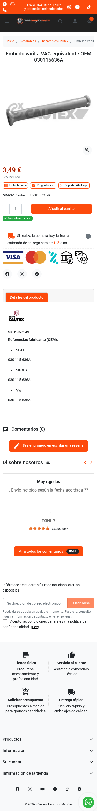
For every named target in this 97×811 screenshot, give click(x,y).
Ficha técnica (15, 185)
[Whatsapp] (12, 4)
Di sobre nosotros (27, 463)
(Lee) (35, 627)
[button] (60, 21)
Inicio (10, 41)
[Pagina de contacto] (5, 4)
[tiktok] (89, 7)
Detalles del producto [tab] (26, 297)
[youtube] (77, 7)
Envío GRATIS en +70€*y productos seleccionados (44, 7)
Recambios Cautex (55, 41)
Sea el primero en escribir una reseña (48, 445)
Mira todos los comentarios (47, 551)
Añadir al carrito (61, 209)
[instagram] (69, 7)
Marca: (8, 195)
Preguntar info (43, 185)
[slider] (39, 528)
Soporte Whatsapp (76, 185)
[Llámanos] (5, 9)
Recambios (28, 41)
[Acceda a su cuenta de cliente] (75, 21)
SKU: (34, 195)
